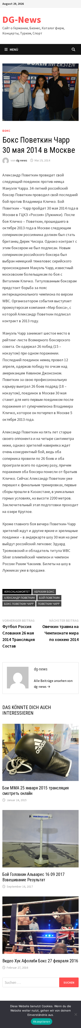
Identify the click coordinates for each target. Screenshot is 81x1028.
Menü (14, 49)
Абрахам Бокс (44, 592)
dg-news (21, 160)
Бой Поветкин (49, 598)
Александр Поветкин (19, 598)
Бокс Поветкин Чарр (19, 604)
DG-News (21, 19)
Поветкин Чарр (49, 604)
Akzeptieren (41, 1021)
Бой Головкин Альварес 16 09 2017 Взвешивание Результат (33, 877)
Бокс (6, 131)
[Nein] (75, 1014)
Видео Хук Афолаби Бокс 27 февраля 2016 (40, 960)
